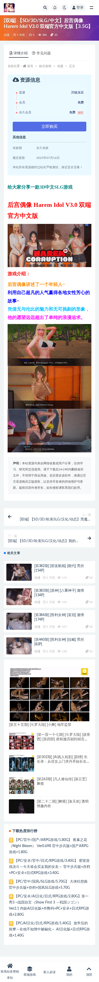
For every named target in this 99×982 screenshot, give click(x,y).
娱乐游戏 (45, 66)
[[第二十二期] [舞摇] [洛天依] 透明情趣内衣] (21, 806)
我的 (69, 974)
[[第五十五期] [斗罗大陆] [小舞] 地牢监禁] (49, 695)
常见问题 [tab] (44, 53)
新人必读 (49, 972)
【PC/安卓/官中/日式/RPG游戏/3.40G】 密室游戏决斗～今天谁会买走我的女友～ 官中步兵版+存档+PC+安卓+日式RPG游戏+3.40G (49, 867)
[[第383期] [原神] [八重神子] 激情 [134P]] (19, 597)
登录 (80, 7)
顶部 (89, 974)
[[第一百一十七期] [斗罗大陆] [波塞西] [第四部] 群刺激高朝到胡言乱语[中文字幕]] (21, 741)
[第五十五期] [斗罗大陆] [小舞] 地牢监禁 (40, 725)
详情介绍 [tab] (20, 53)
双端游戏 (30, 974)
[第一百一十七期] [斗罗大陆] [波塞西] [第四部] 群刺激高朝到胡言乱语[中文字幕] (63, 739)
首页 (30, 66)
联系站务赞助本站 (10, 974)
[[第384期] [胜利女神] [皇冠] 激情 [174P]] (19, 622)
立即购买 (49, 127)
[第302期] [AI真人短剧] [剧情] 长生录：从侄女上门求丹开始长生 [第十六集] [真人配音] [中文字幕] (62, 761)
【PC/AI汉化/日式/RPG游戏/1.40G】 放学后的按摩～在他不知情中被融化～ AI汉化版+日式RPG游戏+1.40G (49, 929)
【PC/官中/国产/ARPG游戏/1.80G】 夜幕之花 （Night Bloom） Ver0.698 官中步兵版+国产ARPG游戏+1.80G (48, 846)
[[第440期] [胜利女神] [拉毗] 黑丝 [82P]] (19, 646)
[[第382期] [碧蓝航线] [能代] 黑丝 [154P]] (19, 573)
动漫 (6, 35)
